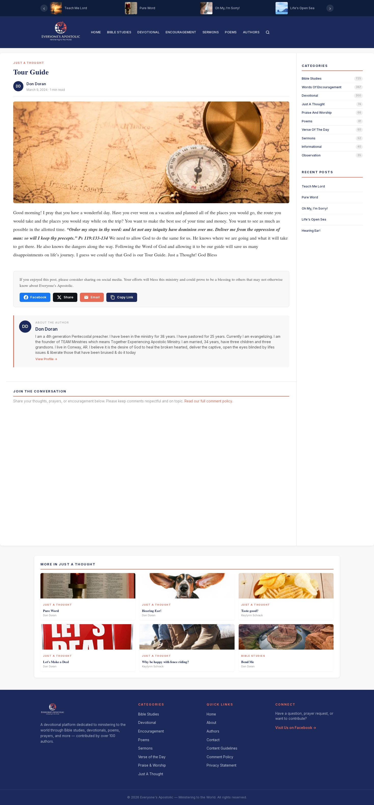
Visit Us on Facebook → (295, 728)
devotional (310, 95)
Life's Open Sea (314, 219)
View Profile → (46, 359)
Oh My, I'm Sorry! (315, 208)
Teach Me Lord (313, 186)
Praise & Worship (152, 765)
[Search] (268, 32)
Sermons (211, 32)
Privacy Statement (221, 765)
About (211, 723)
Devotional (148, 32)
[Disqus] (151, 472)
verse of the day (315, 129)
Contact (213, 740)
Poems (231, 32)
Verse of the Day (152, 757)
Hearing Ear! (311, 230)
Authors (251, 32)
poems (307, 121)
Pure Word (310, 197)
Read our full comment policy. (208, 401)
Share (68, 297)
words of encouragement (321, 87)
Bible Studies (119, 32)
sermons (308, 138)
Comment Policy (220, 757)
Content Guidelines (222, 748)
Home (96, 32)
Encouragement (181, 32)
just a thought (313, 104)
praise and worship (317, 112)
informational (312, 147)
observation (311, 155)
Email (95, 297)
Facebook (38, 297)
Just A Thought (150, 774)
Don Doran (36, 84)
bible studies (312, 78)
